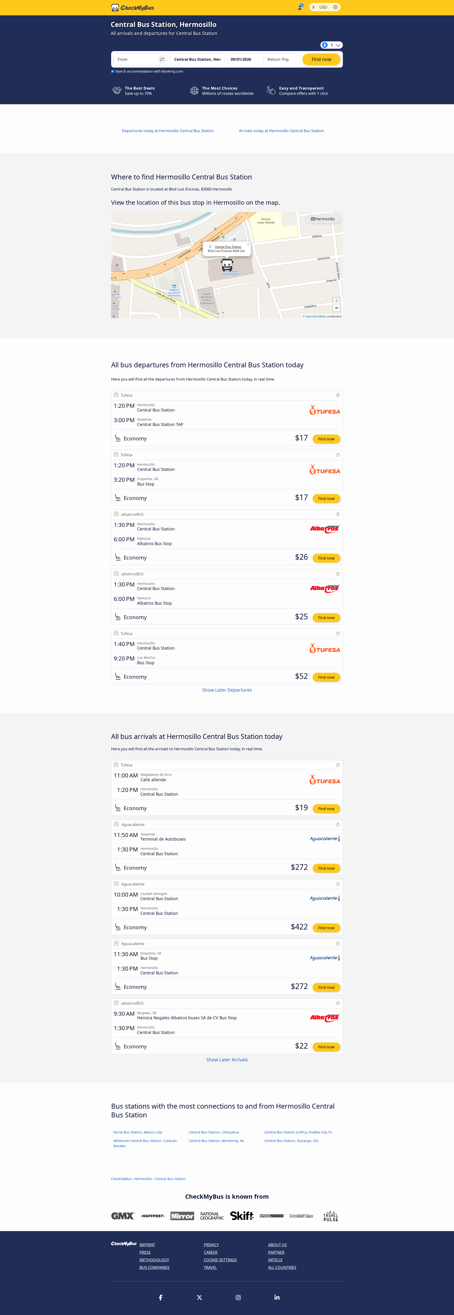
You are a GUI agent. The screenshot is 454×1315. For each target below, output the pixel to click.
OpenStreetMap (316, 316)
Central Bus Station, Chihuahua (214, 1132)
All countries (282, 1267)
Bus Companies (155, 1267)
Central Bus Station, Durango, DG (291, 1140)
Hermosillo (325, 218)
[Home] (132, 8)
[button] (227, 265)
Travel (210, 1267)
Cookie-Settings (220, 1260)
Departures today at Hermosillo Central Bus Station (168, 130)
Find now (326, 439)
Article (275, 1260)
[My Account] (299, 7)
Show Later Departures (227, 690)
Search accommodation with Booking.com (149, 71)
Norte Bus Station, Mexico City (138, 1132)
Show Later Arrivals (227, 1059)
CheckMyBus (121, 1178)
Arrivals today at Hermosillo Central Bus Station (281, 130)
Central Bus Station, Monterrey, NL (216, 1140)
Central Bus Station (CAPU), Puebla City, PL (298, 1132)
